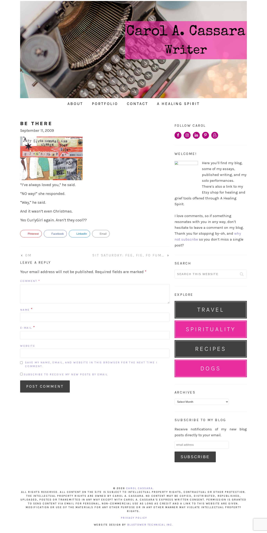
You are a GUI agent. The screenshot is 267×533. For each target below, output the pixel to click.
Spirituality (211, 329)
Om (28, 255)
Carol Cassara (139, 488)
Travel (210, 309)
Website (27, 345)
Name (25, 309)
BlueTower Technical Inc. (150, 524)
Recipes (210, 348)
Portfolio (105, 103)
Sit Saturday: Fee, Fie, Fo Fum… (128, 255)
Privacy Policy (134, 517)
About (75, 103)
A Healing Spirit (178, 103)
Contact (137, 103)
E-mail (26, 327)
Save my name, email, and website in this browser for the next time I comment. (91, 364)
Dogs (210, 368)
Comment (30, 281)
